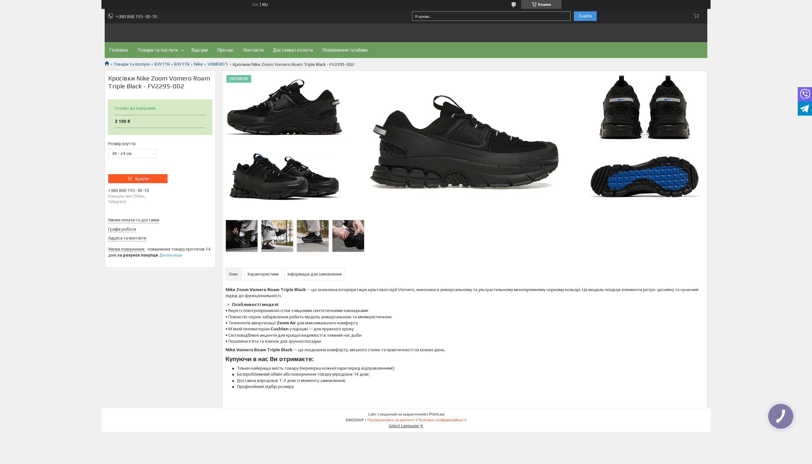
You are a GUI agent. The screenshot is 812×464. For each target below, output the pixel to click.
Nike (198, 64)
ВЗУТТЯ (162, 64)
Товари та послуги (157, 50)
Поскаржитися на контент (391, 420)
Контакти (253, 50)
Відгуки (199, 50)
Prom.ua (436, 414)
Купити (141, 178)
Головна (118, 50)
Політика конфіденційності (442, 420)
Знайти (585, 16)
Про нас (225, 50)
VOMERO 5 (217, 64)
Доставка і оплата (293, 50)
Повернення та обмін (345, 50)
